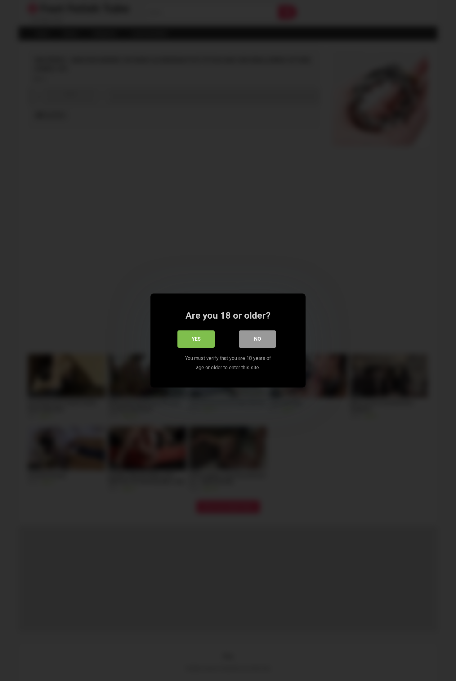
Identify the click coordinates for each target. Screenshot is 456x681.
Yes (196, 339)
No (257, 339)
